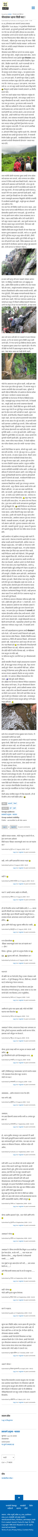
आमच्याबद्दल (27, 1519)
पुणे (11, 808)
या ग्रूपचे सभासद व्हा (8, 1444)
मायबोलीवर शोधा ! (7, 1478)
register (13, 827)
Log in (5, 827)
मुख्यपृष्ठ (9, 14)
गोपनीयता (19, 1519)
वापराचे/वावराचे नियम (8, 1519)
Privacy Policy (17, 1529)
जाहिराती (10, 1508)
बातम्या (18, 1508)
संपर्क (33, 1519)
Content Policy (28, 1529)
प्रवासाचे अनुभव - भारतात (9, 814)
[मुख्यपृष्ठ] (5, 5)
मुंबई (14, 808)
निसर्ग (15, 803)
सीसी (26, 1508)
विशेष (31, 1505)
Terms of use (6, 1529)
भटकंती (10, 803)
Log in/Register (7, 1420)
